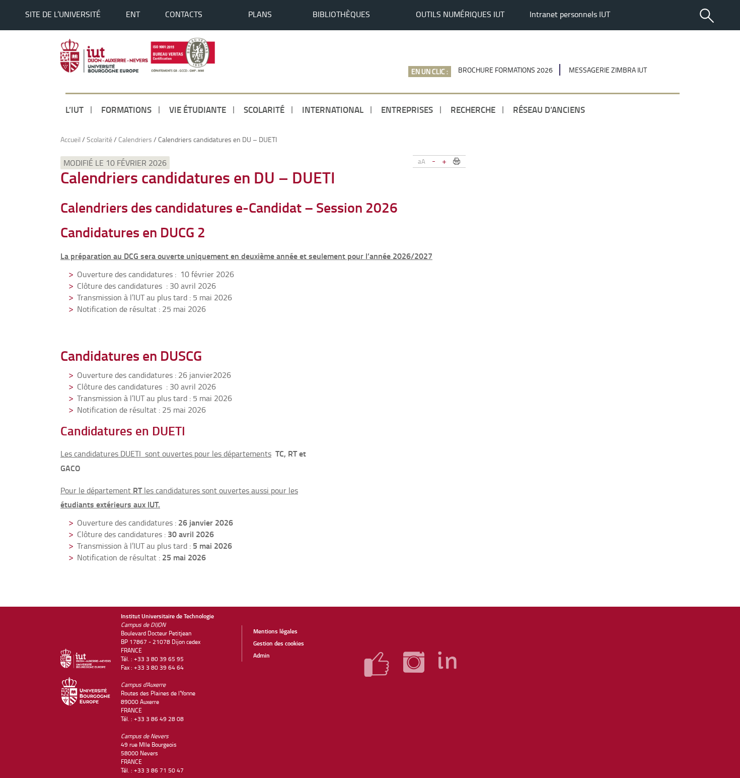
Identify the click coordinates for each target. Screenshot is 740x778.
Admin (261, 655)
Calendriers (135, 139)
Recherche (473, 109)
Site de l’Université (63, 14)
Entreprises (407, 109)
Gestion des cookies (278, 643)
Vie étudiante (197, 109)
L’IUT (74, 109)
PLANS (260, 14)
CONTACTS (183, 14)
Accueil (70, 139)
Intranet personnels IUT (570, 14)
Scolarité (264, 109)
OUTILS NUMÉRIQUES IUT (460, 14)
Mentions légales (275, 631)
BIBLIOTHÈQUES (341, 14)
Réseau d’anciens (549, 109)
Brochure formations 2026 (505, 70)
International (332, 109)
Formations (126, 109)
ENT (133, 14)
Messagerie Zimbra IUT (608, 70)
